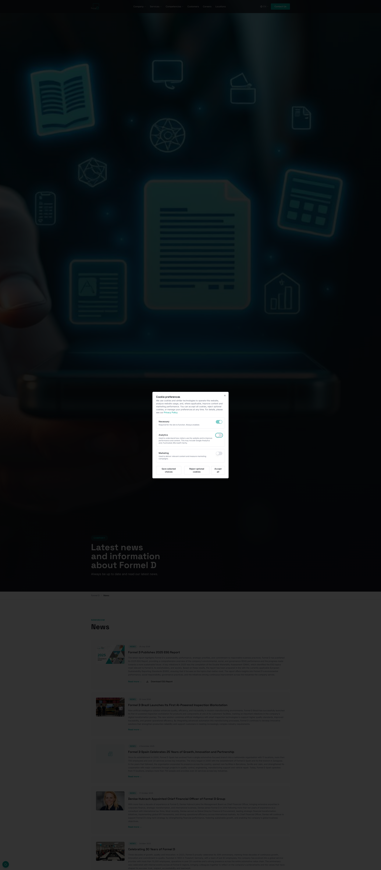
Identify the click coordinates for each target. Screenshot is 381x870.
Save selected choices (169, 470)
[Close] (225, 395)
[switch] (219, 422)
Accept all (218, 470)
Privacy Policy (170, 412)
